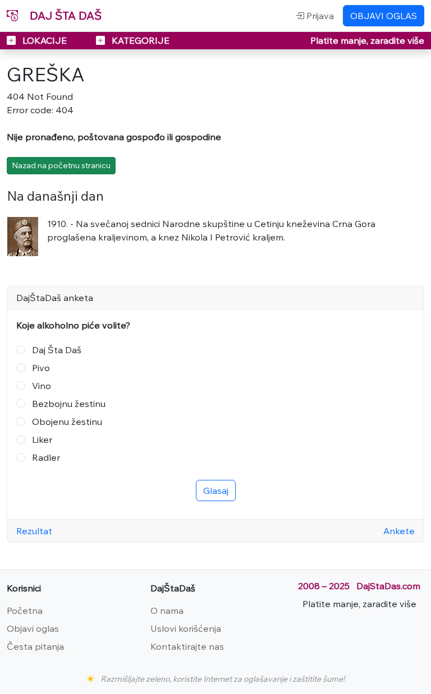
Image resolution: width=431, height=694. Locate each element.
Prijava (319, 15)
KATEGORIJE (139, 40)
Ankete (399, 530)
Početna (25, 610)
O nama (167, 610)
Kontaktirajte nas (187, 646)
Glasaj (215, 490)
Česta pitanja (35, 646)
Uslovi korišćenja (185, 628)
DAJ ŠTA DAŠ (64, 15)
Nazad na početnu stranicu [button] (61, 165)
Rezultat (34, 530)
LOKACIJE (44, 40)
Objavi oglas (33, 628)
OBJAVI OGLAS (383, 15)
